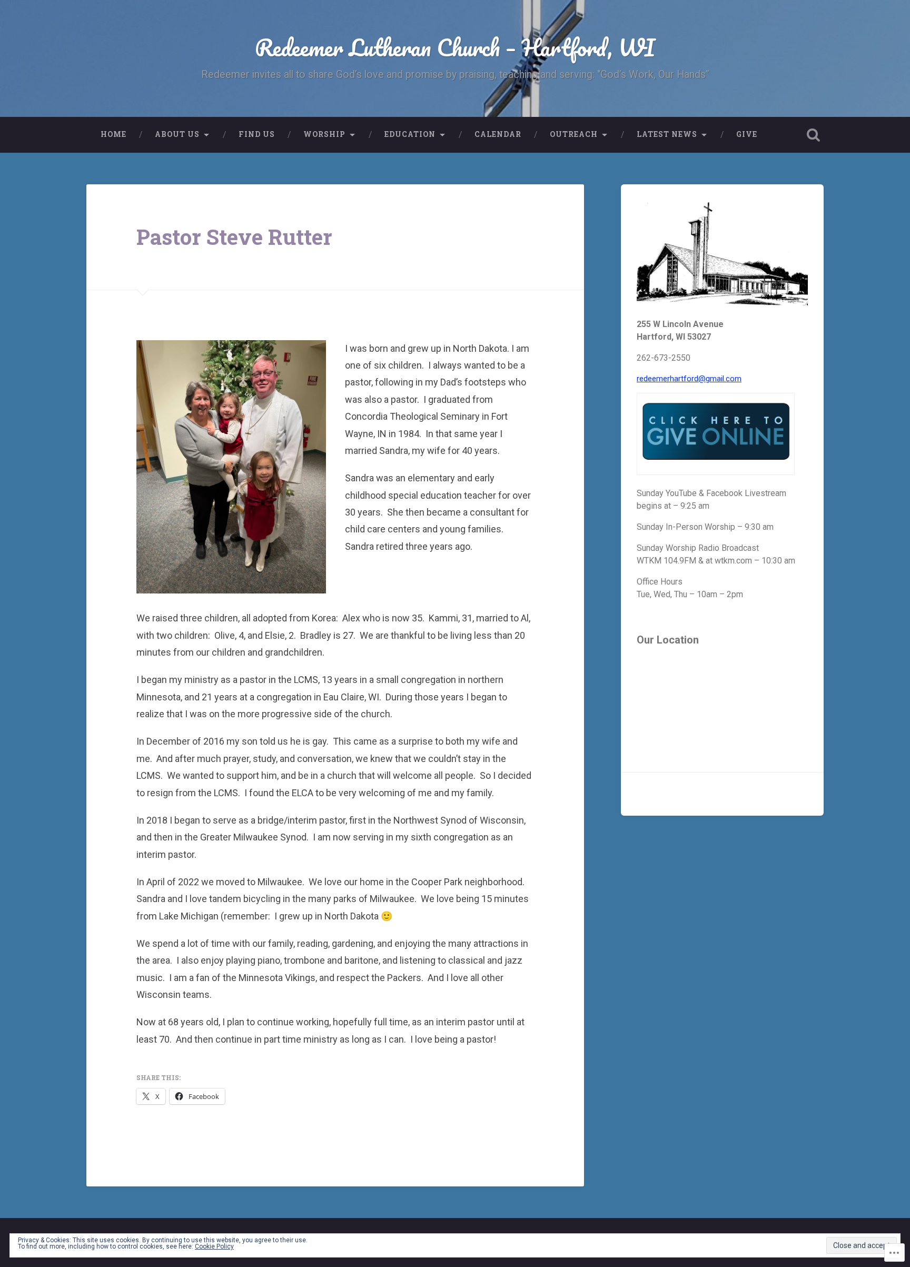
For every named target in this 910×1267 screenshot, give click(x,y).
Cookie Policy (214, 1246)
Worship (324, 134)
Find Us (257, 134)
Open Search (813, 135)
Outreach (574, 134)
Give (746, 134)
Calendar (497, 134)
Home (113, 134)
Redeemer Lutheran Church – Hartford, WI (455, 47)
